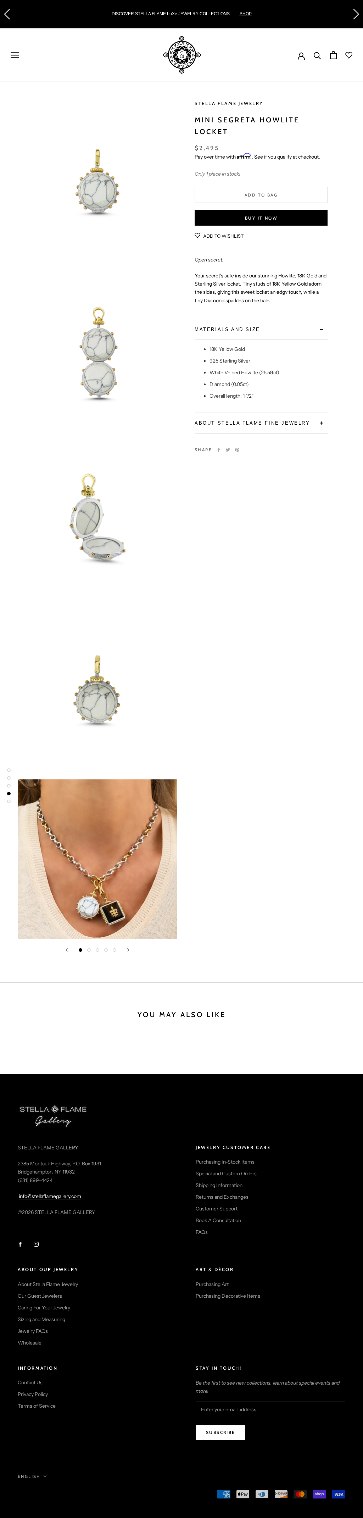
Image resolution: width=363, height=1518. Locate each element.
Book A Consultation (218, 1220)
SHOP (246, 13)
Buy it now (261, 218)
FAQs (202, 1232)
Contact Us (30, 1382)
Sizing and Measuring (41, 1319)
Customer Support (217, 1208)
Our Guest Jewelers (40, 1296)
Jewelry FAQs (33, 1331)
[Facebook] (219, 450)
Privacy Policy (33, 1394)
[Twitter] (228, 450)
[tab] (261, 329)
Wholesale (29, 1343)
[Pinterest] (237, 450)
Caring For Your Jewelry (44, 1307)
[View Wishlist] (344, 55)
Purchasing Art (212, 1284)
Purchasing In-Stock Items (225, 1162)
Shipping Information (219, 1185)
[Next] (128, 949)
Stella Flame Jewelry (229, 103)
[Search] (317, 55)
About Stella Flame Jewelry (48, 1284)
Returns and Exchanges (222, 1197)
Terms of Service (37, 1406)
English (29, 1476)
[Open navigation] (15, 55)
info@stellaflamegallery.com (50, 1196)
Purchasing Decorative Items (228, 1296)
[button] (7, 14)
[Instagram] (36, 1244)
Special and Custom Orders (226, 1173)
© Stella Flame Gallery (49, 1494)
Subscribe (220, 1432)
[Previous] (67, 949)
